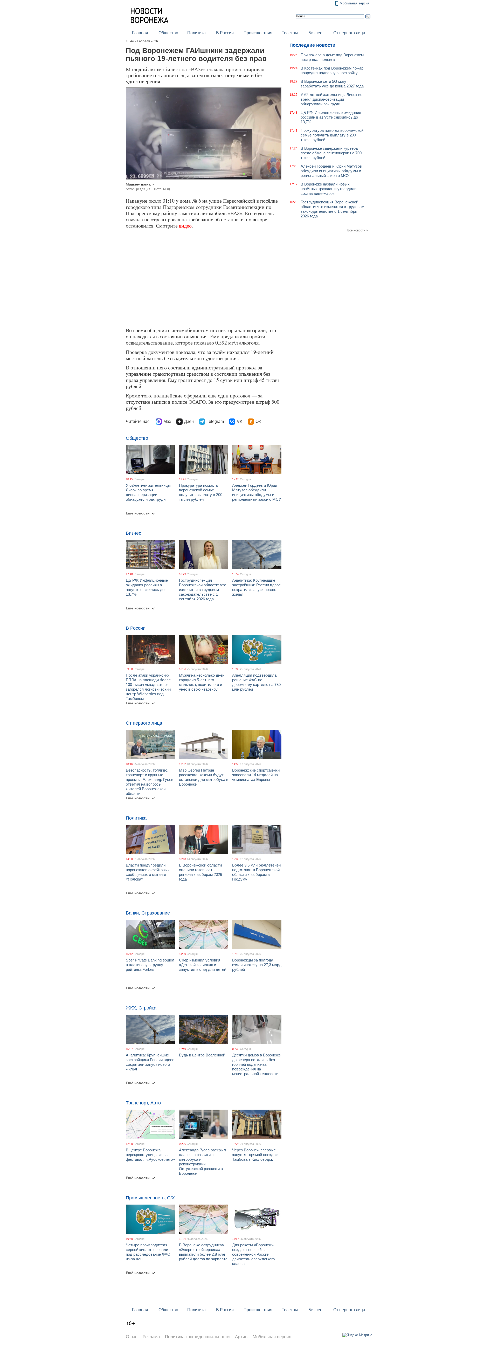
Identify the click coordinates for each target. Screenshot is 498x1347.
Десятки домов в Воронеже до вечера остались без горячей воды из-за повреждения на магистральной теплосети (256, 1064)
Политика (196, 33)
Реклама (151, 1336)
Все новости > (357, 230)
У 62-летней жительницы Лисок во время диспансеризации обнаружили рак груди (148, 492)
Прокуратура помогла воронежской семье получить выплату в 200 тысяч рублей (200, 492)
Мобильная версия (354, 3)
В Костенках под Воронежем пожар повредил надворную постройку (332, 70)
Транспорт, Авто (143, 1102)
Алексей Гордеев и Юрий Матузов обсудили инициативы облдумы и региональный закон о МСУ (256, 492)
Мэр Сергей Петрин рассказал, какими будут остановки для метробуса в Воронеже (203, 777)
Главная (140, 33)
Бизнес (315, 33)
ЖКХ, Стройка (141, 1008)
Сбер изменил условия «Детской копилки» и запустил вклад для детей (202, 965)
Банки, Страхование (148, 913)
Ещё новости (138, 513)
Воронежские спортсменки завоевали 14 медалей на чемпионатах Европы (256, 775)
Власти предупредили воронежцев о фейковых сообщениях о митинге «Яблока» (148, 872)
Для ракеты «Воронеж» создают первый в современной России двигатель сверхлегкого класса (253, 1254)
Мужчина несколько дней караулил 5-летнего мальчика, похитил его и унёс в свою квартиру (201, 682)
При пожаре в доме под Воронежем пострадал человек (332, 57)
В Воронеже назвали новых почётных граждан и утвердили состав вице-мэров (328, 189)
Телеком (290, 33)
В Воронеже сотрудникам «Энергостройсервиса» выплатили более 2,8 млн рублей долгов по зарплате (203, 1252)
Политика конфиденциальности (197, 1336)
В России (225, 33)
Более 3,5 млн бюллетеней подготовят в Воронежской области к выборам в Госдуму (256, 872)
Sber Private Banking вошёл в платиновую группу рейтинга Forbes (150, 965)
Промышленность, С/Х (150, 1197)
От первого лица (349, 33)
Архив (241, 1336)
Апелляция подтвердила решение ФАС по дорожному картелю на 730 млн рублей (256, 682)
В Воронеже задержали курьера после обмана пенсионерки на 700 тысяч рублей (331, 153)
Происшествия (258, 33)
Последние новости (312, 45)
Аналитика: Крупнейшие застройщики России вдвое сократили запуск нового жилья (256, 587)
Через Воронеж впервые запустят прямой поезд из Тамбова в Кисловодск (255, 1155)
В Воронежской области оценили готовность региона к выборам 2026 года (200, 872)
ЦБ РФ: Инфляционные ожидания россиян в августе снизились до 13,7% (147, 587)
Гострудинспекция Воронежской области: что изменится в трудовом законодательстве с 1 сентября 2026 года (202, 589)
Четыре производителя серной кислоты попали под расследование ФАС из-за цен (148, 1252)
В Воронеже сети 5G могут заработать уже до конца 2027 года (332, 83)
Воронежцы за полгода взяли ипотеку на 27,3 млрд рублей (256, 965)
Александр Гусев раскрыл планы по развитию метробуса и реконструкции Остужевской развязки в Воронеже (202, 1162)
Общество (168, 33)
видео (185, 225)
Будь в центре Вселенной (202, 1055)
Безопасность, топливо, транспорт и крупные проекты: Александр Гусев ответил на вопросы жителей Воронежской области (149, 782)
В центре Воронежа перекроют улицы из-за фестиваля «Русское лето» (150, 1155)
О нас (131, 1336)
